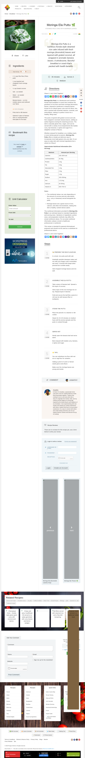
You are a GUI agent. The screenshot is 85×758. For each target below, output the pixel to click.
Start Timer (44, 755)
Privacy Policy (34, 739)
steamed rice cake (74, 600)
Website (9, 661)
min (46, 753)
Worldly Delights (10, 716)
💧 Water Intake (50, 731)
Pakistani (9, 710)
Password (50, 453)
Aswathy (73, 380)
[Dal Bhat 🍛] (58, 618)
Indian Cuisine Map (50, 691)
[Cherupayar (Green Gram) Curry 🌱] (12, 618)
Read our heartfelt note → (49, 748)
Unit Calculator (49, 701)
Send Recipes (28, 8)
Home (16, 6)
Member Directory (50, 704)
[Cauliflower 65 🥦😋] (27, 618)
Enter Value (12, 205)
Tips (15, 741)
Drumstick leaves (22, 600)
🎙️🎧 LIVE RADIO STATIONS (51, 717)
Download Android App (51, 707)
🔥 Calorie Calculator (26, 731)
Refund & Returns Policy (22, 739)
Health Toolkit (49, 713)
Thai (8, 713)
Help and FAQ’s (49, 698)
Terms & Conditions (10, 739)
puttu (67, 600)
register (19, 146)
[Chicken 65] (42, 618)
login (23, 144)
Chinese (28, 710)
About (37, 8)
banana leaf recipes (11, 600)
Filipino (28, 713)
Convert (19, 227)
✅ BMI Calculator (14, 731)
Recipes (24, 6)
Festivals (41, 6)
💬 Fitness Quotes (47, 735)
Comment (54, 380)
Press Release (8, 741)
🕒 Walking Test (61, 731)
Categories (68, 6)
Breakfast (12, 14)
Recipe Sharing (49, 695)
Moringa (62, 600)
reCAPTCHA (51, 456)
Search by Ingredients (31, 716)
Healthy (49, 6)
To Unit (11, 219)
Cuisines (32, 6)
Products (18, 8)
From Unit (12, 212)
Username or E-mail (51, 448)
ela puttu (30, 600)
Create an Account (61, 468)
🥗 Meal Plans (72, 731)
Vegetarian (58, 6)
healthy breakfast (38, 600)
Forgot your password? (70, 441)
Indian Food (46, 600)
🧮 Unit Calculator (39, 731)
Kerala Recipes (54, 600)
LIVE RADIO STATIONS (76, 1)
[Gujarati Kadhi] (73, 618)
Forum (47, 710)
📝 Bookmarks (36, 735)
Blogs (40, 739)
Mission (46, 739)
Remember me (64, 463)
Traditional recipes (11, 603)
